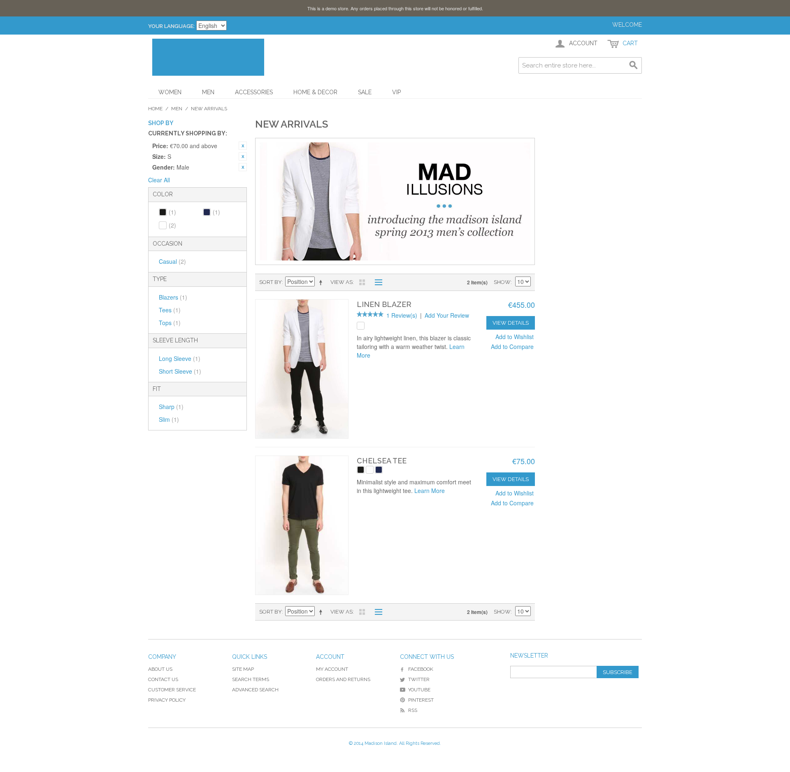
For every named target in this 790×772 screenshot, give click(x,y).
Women (169, 92)
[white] (361, 326)
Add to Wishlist (514, 337)
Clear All (159, 180)
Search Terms (250, 679)
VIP (396, 92)
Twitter (419, 679)
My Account (332, 669)
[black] (361, 470)
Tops (170, 323)
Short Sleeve (180, 371)
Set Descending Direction (322, 282)
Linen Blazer (384, 304)
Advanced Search (255, 690)
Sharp (171, 406)
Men (208, 92)
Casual (172, 261)
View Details (511, 323)
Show (502, 282)
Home (155, 109)
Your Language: (171, 26)
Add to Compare (512, 346)
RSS (412, 710)
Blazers (173, 297)
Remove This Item (243, 146)
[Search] (633, 65)
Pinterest (421, 700)
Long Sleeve (179, 358)
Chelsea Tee (382, 460)
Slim (169, 419)
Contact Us (163, 679)
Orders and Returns (343, 679)
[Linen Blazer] (302, 369)
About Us (160, 669)
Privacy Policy (167, 700)
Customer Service (172, 690)
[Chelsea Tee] (302, 525)
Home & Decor (315, 92)
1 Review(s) (401, 315)
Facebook (420, 669)
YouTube (419, 690)
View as (341, 282)
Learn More (429, 490)
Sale (365, 92)
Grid (362, 282)
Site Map (243, 669)
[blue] (379, 470)
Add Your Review (447, 315)
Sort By (270, 282)
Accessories (254, 92)
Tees (170, 310)
